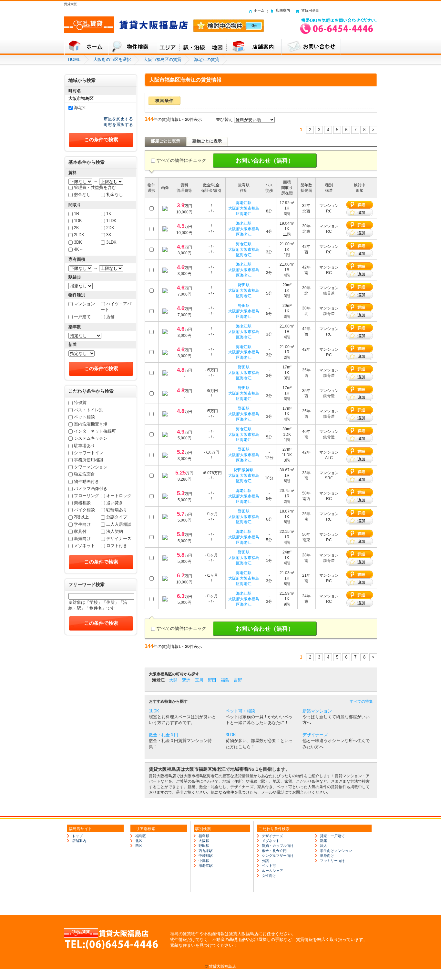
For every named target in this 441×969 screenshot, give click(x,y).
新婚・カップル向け (278, 845)
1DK (78, 220)
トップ (77, 836)
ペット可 (269, 865)
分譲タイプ (116, 516)
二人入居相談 (118, 524)
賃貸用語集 (310, 10)
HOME (74, 59)
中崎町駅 (206, 855)
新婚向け (82, 538)
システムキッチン (91, 438)
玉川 (199, 680)
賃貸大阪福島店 (222, 966)
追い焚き (114, 502)
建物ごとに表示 (207, 141)
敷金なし (82, 194)
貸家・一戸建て (332, 836)
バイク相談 (84, 509)
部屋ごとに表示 (165, 141)
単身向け (327, 855)
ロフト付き (116, 545)
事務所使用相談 (88, 459)
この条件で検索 (101, 139)
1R (76, 213)
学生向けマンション (336, 851)
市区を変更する (118, 118)
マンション (84, 303)
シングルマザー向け (278, 855)
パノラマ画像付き (91, 488)
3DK (78, 242)
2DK (110, 227)
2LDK (79, 234)
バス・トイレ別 (88, 409)
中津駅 (204, 861)
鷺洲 (186, 680)
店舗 (110, 316)
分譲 (265, 861)
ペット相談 (84, 417)
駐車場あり (84, 445)
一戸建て (82, 316)
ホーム (259, 10)
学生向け (82, 524)
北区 (138, 841)
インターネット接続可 (95, 431)
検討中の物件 (228, 25)
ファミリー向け (332, 861)
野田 (212, 680)
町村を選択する (118, 124)
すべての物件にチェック (181, 160)
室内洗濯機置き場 (91, 424)
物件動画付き (86, 481)
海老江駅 (243, 203)
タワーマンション (91, 467)
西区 (138, 845)
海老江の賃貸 (206, 59)
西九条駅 (206, 851)
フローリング (86, 495)
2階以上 (81, 516)
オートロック (118, 495)
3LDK (111, 242)
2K (76, 227)
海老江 (80, 107)
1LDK (111, 220)
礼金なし (114, 194)
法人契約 (114, 531)
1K (108, 213)
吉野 (238, 680)
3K (108, 234)
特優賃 (80, 402)
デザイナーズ (118, 538)
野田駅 (244, 285)
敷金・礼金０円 (163, 734)
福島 (225, 680)
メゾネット (84, 545)
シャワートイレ (88, 452)
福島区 (140, 836)
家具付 (80, 531)
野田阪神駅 (243, 470)
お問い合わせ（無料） (265, 160)
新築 (323, 841)
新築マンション (317, 711)
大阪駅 (204, 841)
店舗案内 (283, 10)
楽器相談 (82, 502)
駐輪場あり (116, 509)
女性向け (269, 875)
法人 (323, 845)
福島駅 (204, 836)
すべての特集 (361, 701)
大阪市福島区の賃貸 (162, 59)
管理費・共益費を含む (95, 187)
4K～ (78, 249)
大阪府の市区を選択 (112, 59)
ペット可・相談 (240, 711)
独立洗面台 (84, 474)
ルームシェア (272, 871)
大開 (173, 680)
